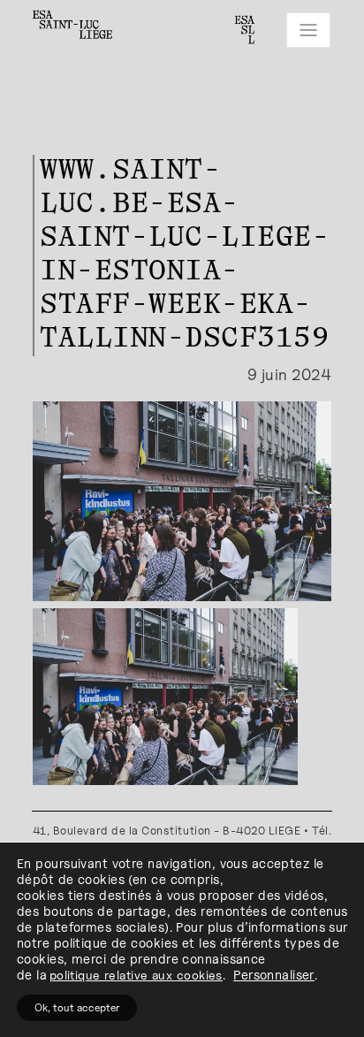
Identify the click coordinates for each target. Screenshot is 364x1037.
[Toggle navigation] (308, 30)
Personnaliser (274, 974)
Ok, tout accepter (76, 1007)
